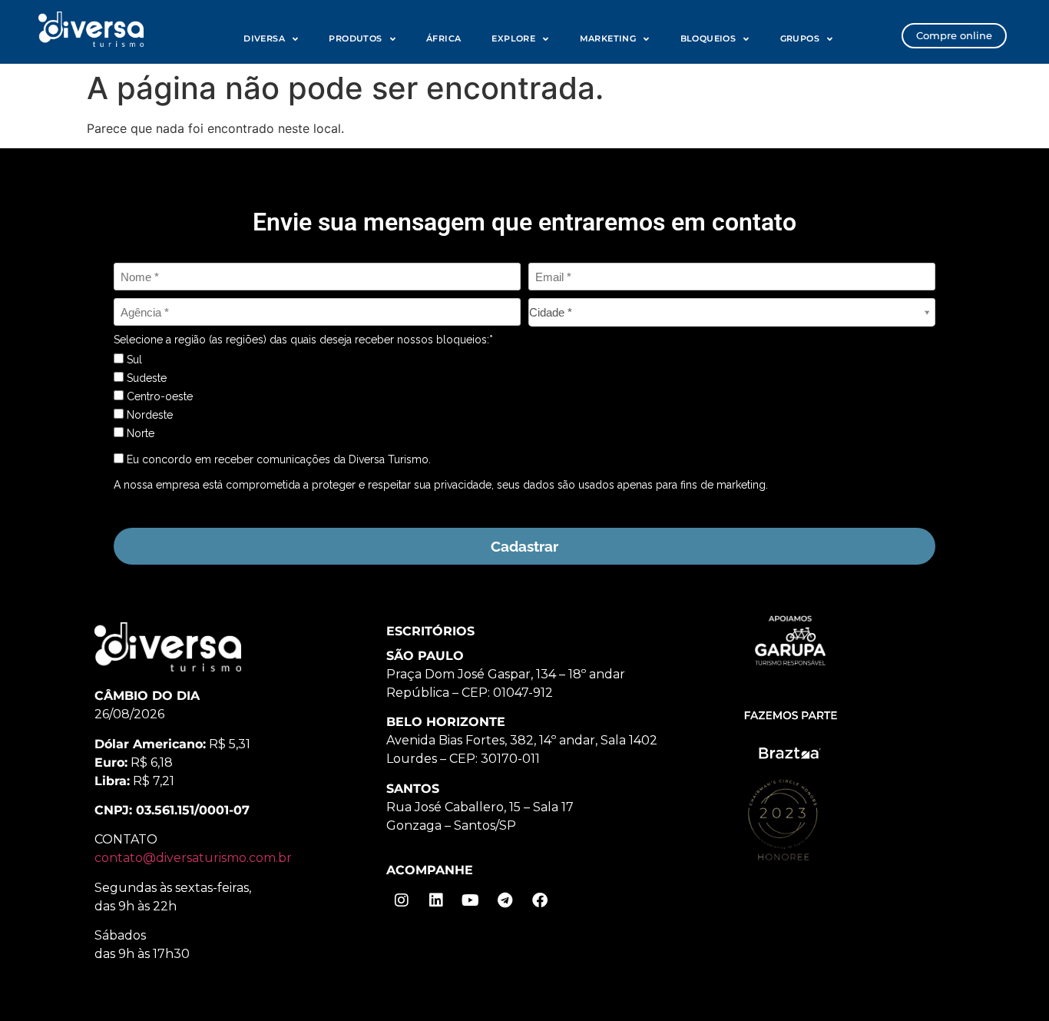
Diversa (264, 38)
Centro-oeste (158, 396)
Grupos (799, 38)
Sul (133, 359)
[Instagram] (401, 900)
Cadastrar (524, 546)
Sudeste (145, 378)
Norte (139, 433)
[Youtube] (470, 900)
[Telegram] (505, 900)
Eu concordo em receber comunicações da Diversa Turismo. (277, 459)
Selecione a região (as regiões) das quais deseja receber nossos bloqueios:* (303, 339)
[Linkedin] (436, 900)
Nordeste (148, 415)
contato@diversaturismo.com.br (193, 857)
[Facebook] (539, 900)
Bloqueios (708, 38)
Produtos (355, 38)
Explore (513, 38)
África (443, 38)
